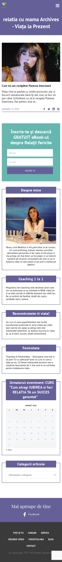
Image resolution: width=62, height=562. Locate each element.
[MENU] (55, 5)
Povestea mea (36, 539)
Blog (51, 539)
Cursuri (32, 532)
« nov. (9, 449)
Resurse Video (16, 539)
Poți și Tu (18, 532)
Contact (31, 545)
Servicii (45, 532)
